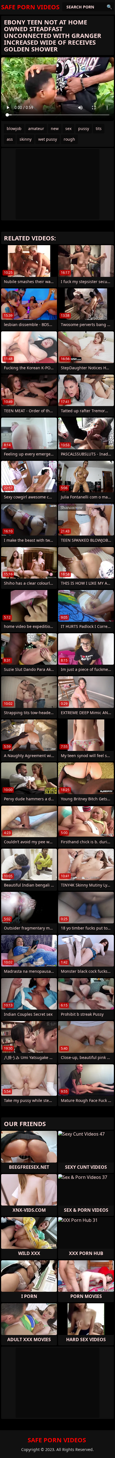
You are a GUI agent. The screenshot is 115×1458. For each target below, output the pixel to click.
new (55, 128)
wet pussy (47, 139)
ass (10, 139)
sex (68, 128)
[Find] (109, 7)
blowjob (14, 128)
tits (99, 128)
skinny (26, 139)
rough (69, 139)
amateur (36, 128)
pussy (83, 128)
